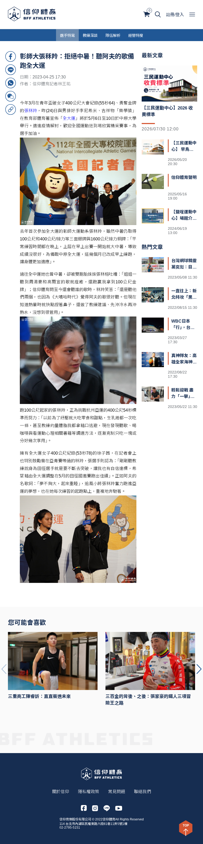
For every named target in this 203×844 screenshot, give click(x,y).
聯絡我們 (142, 791)
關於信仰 (60, 791)
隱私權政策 (88, 791)
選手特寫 (67, 35)
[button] (199, 669)
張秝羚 (30, 110)
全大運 (69, 118)
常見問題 (116, 791)
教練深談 (90, 35)
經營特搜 (135, 35)
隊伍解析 (112, 35)
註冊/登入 (175, 14)
